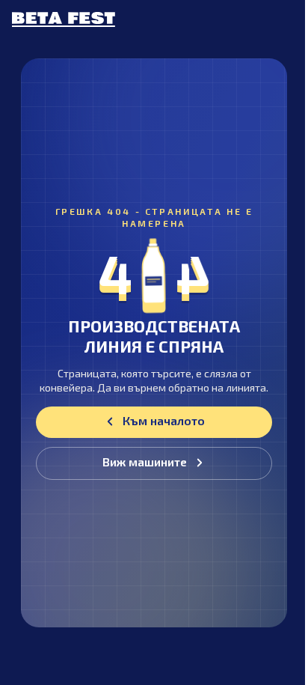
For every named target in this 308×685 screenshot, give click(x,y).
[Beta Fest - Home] (63, 19)
